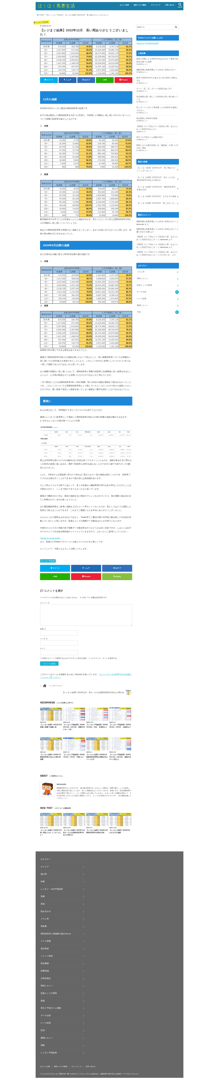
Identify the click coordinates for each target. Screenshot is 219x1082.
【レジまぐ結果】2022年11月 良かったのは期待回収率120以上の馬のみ (156, 178)
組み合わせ (46, 911)
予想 (139, 312)
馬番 (43, 896)
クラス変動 (46, 941)
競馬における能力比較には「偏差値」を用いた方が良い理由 (157, 146)
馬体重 (44, 926)
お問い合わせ (169, 5)
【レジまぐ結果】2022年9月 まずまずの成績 (156, 196)
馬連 (43, 904)
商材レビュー (142, 278)
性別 (43, 1030)
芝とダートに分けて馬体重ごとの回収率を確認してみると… (157, 108)
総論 (43, 1000)
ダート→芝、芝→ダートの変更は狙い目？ (154, 89)
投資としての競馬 (144, 285)
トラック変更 (47, 956)
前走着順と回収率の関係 (146, 118)
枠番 (43, 881)
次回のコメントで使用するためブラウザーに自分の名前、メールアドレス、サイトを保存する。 (80, 658)
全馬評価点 (46, 978)
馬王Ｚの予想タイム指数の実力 (149, 137)
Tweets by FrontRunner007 (147, 43)
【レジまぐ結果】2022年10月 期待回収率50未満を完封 (156, 188)
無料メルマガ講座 (140, 5)
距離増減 (45, 971)
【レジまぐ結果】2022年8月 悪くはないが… (156, 203)
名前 (43, 629)
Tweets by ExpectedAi (50, 538)
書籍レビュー (142, 305)
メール (44, 639)
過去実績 (45, 948)
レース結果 (141, 299)
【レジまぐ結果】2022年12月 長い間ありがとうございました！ (156, 169)
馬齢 (43, 1045)
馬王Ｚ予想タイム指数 (51, 1008)
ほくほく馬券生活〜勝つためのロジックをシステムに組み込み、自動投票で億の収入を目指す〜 (87, 1074)
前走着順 (45, 963)
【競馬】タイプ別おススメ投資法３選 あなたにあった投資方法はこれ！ (157, 127)
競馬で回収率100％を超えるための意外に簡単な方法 (156, 79)
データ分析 (141, 292)
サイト (42, 648)
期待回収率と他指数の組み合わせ (56, 933)
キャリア (45, 866)
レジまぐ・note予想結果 (52, 889)
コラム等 (140, 272)
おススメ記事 (124, 5)
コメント (44, 603)
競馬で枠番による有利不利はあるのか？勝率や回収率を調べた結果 (157, 60)
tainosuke (61, 784)
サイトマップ (155, 5)
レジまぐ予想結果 (49, 561)
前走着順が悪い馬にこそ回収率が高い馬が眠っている (157, 98)
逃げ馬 (44, 874)
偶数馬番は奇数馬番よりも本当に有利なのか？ (156, 70)
